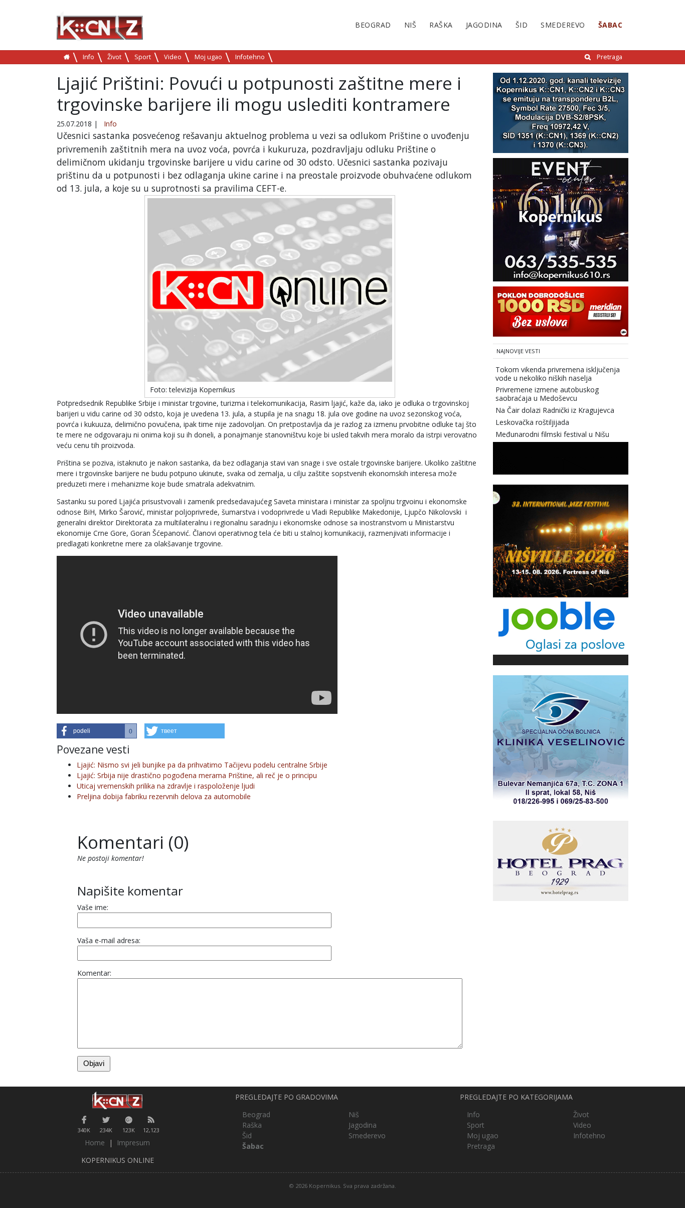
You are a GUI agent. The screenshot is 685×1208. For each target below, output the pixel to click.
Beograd (373, 25)
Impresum (133, 1142)
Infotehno (250, 57)
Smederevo (563, 25)
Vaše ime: (92, 907)
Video (173, 57)
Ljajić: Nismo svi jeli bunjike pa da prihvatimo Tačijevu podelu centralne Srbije (202, 765)
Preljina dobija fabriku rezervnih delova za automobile (164, 796)
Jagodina (484, 25)
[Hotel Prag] (560, 860)
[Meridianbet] (560, 311)
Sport (142, 57)
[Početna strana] (117, 1100)
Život (114, 57)
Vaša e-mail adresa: (108, 940)
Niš (410, 25)
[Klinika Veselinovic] (560, 742)
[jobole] (560, 625)
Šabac (610, 25)
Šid (522, 25)
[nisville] (560, 540)
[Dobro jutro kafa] (560, 458)
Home (95, 1142)
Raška (441, 25)
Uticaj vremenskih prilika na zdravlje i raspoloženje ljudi (166, 786)
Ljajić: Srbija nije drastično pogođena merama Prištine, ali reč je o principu (197, 775)
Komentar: (94, 973)
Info (88, 57)
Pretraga (609, 57)
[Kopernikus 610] (560, 219)
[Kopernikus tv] (560, 112)
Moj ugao (208, 57)
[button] (97, 730)
